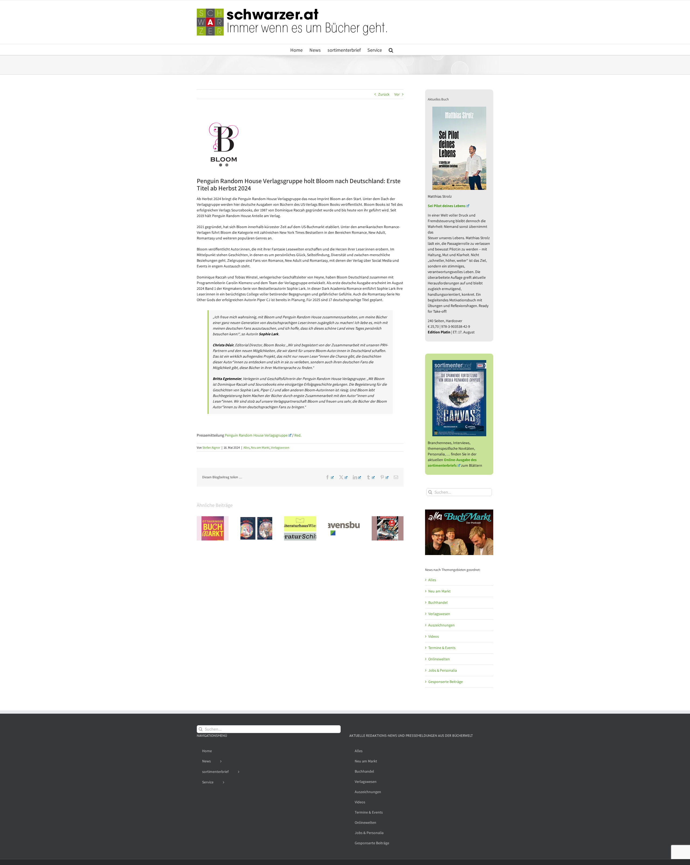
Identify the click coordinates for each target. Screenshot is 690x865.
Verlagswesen (280, 447)
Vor (397, 94)
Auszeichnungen (441, 625)
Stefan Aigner (211, 447)
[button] (391, 49)
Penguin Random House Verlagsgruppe (256, 435)
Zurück (383, 94)
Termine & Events (442, 647)
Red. (297, 435)
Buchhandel (438, 602)
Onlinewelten (439, 659)
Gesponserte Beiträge (445, 681)
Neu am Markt (260, 447)
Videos (433, 636)
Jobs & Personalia (442, 670)
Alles (246, 447)
